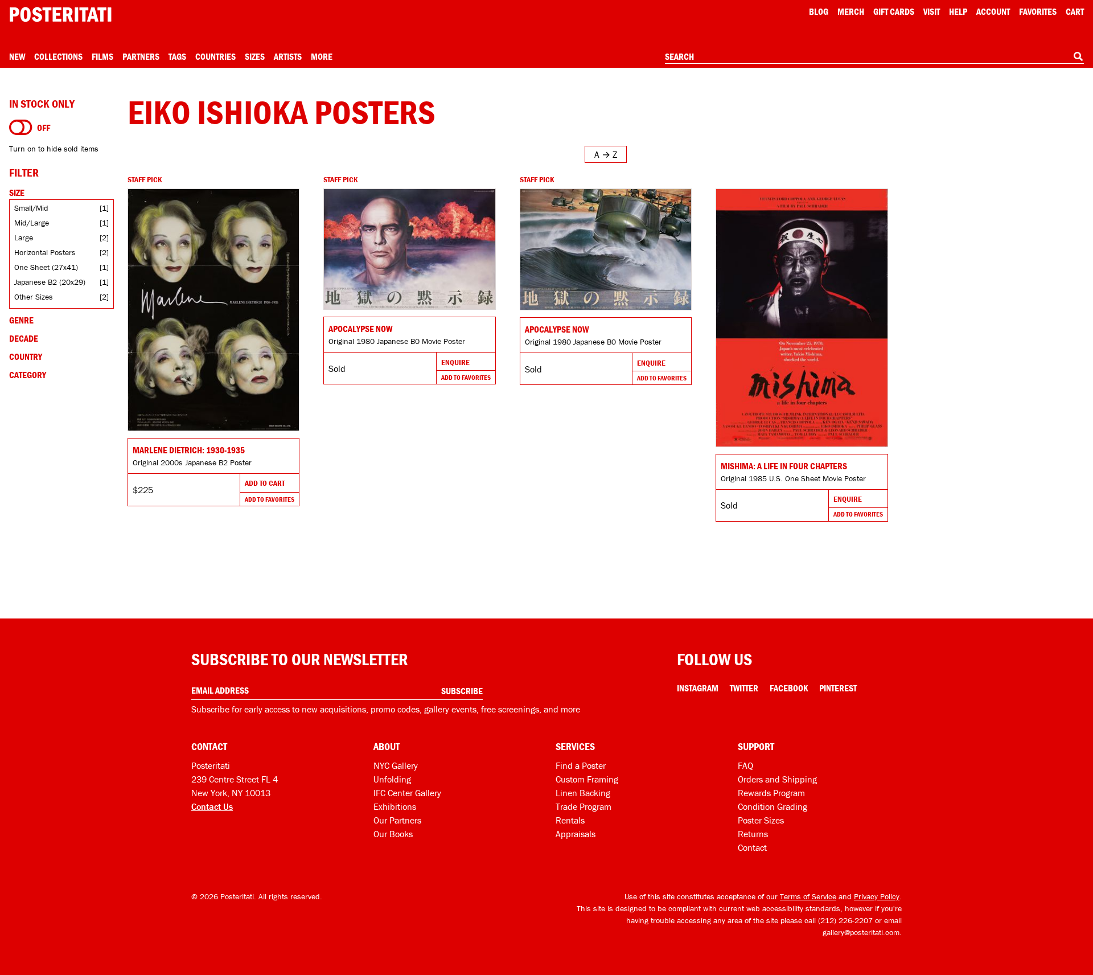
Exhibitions (394, 806)
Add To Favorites (269, 499)
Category (27, 374)
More (321, 56)
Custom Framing (587, 779)
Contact (752, 847)
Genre (21, 320)
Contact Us (212, 806)
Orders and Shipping (777, 779)
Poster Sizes (761, 820)
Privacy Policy (876, 896)
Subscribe (462, 691)
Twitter (744, 688)
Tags (177, 56)
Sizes (255, 56)
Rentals (570, 820)
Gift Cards (893, 11)
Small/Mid (31, 208)
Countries (215, 56)
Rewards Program (771, 792)
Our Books (393, 833)
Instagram (697, 688)
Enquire (455, 362)
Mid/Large (31, 223)
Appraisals (575, 833)
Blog (818, 11)
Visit (931, 11)
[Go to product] (213, 310)
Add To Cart (265, 483)
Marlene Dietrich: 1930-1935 (189, 450)
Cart (1075, 11)
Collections (58, 56)
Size (16, 192)
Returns (753, 833)
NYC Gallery (395, 765)
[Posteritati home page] (60, 14)
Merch (850, 11)
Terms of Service (808, 896)
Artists (288, 56)
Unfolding (392, 779)
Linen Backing (583, 792)
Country (25, 356)
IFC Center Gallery (407, 792)
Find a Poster (581, 765)
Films (102, 56)
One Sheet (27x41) (46, 267)
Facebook (789, 688)
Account (993, 11)
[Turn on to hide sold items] (20, 127)
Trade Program (583, 806)
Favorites (1038, 11)
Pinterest (838, 688)
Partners (140, 56)
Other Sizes (33, 297)
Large (23, 237)
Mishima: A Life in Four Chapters (784, 466)
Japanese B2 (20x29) (49, 282)
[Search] (1078, 56)
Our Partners (397, 820)
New (17, 56)
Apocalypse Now (360, 328)
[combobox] (874, 57)
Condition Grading (772, 806)
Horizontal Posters (45, 252)
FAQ (745, 765)
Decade (23, 338)
